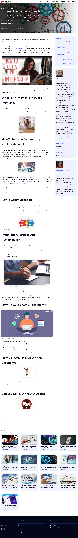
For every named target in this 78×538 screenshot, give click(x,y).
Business (47, 1)
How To (74, 1)
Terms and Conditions (55, 528)
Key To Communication (63, 50)
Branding (62, 1)
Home (2, 8)
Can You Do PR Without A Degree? (66, 63)
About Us (52, 530)
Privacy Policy (53, 525)
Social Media (55, 1)
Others (11, 8)
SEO (41, 1)
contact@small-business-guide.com (5, 524)
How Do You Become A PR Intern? (66, 57)
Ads (69, 1)
